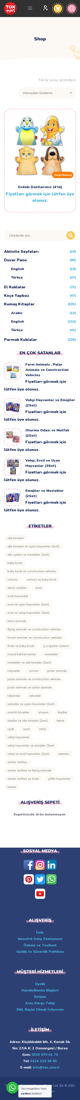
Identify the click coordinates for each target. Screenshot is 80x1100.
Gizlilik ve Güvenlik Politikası (40, 951)
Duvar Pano (15, 260)
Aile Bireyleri (15, 538)
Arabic (17, 313)
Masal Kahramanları (21, 654)
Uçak (10, 729)
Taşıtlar (62, 712)
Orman (33, 671)
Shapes (43, 712)
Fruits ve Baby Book (20, 646)
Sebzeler (35, 696)
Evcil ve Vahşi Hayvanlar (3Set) (28, 613)
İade (40, 932)
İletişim (40, 996)
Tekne (60, 720)
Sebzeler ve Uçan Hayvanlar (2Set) (31, 704)
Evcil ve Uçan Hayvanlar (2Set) (28, 604)
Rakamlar (13, 696)
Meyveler (13, 671)
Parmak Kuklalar (20, 339)
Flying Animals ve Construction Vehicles (34, 629)
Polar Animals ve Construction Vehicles (34, 679)
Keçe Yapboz (16, 295)
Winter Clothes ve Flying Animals (29, 770)
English (17, 269)
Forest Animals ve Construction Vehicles (34, 637)
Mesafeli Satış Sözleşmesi (40, 939)
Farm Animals (16, 621)
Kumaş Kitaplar (19, 304)
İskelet (11, 787)
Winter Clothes (17, 762)
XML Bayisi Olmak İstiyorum (40, 1009)
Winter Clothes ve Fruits (23, 779)
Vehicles (63, 754)
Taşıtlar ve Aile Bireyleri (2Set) (27, 720)
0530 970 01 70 (44, 1054)
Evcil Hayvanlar (17, 596)
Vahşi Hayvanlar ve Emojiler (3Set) (30, 745)
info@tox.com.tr (46, 1067)
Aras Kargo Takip (40, 1003)
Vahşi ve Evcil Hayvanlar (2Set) (28, 754)
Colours (12, 579)
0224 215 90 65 (43, 1061)
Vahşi (42, 729)
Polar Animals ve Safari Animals (29, 687)
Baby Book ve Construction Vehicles (31, 571)
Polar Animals (57, 671)
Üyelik (40, 984)
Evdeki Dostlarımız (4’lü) (40, 187)
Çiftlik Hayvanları (59, 779)
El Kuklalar (15, 287)
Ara (70, 235)
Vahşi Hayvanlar (18, 737)
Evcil (39, 588)
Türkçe (17, 277)
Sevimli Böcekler (18, 712)
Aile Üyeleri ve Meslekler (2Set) (28, 554)
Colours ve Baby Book (42, 579)
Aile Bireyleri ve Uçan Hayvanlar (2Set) (33, 546)
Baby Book (14, 563)
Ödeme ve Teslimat (40, 945)
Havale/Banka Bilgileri (40, 990)
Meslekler (51, 654)
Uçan (26, 729)
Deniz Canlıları (17, 588)
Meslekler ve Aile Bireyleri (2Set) (29, 662)
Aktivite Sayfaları (21, 251)
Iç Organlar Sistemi (56, 646)
